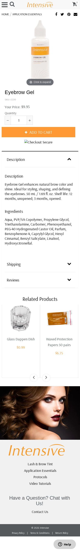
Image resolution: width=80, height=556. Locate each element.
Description (16, 159)
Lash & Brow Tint (40, 464)
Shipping (14, 264)
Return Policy (61, 532)
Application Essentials (27, 14)
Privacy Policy (18, 532)
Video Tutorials (40, 483)
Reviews (13, 280)
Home (5, 14)
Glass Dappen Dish (21, 339)
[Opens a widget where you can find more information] (64, 545)
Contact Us (40, 511)
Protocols (40, 477)
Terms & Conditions (39, 532)
